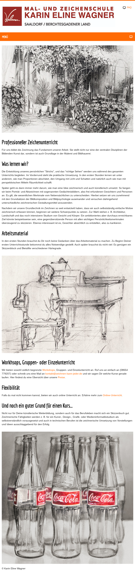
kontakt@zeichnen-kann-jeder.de (63, 373)
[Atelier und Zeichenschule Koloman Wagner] (58, 16)
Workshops (48, 370)
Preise (61, 377)
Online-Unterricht (112, 395)
